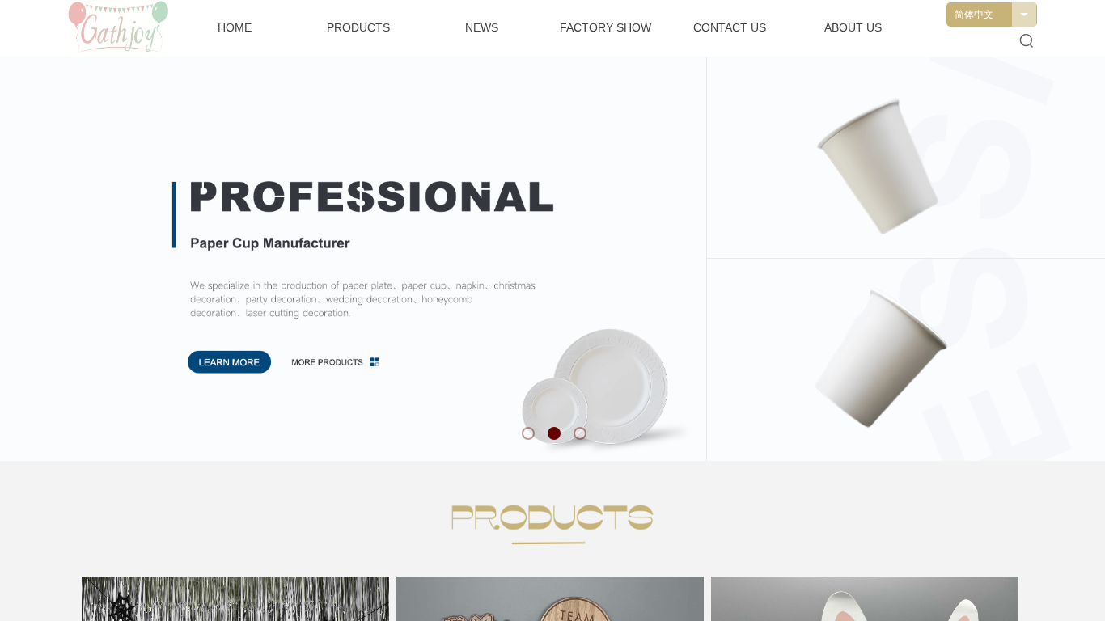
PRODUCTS (358, 27)
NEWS (481, 27)
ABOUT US (853, 27)
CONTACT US (729, 27)
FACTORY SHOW (605, 27)
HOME (235, 27)
